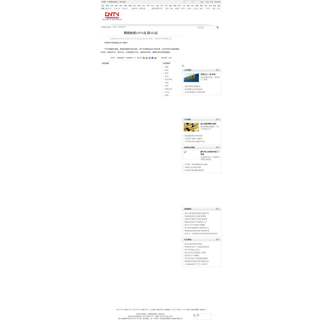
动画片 (189, 8)
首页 (102, 6)
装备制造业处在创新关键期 (195, 216)
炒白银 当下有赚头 (192, 255)
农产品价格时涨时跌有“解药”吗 (197, 213)
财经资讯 (122, 27)
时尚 (179, 6)
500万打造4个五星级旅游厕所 (196, 258)
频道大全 (109, 8)
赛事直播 (142, 8)
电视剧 (177, 8)
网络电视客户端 (157, 8)
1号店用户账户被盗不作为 (195, 141)
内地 (167, 95)
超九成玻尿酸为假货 (208, 124)
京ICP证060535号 (148, 316)
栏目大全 (117, 8)
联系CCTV (128, 310)
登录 (202, 2)
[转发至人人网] (149, 58)
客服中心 (203, 310)
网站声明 (160, 310)
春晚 (125, 6)
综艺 (121, 6)
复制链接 (121, 58)
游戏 (218, 6)
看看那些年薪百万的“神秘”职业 (197, 261)
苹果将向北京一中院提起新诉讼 (197, 247)
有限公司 (168, 89)
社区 (192, 6)
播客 (201, 8)
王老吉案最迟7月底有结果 (195, 92)
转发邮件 (130, 58)
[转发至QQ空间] (146, 58)
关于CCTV (119, 310)
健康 (174, 6)
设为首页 (217, 2)
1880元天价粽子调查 (193, 167)
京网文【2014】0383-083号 (164, 316)
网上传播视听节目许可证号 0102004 (130, 318)
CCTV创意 (186, 310)
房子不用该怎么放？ (192, 250)
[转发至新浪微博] (155, 58)
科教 (139, 6)
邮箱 (214, 6)
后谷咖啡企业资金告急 (193, 89)
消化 (167, 86)
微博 (196, 6)
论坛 (205, 6)
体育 (116, 6)
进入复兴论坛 (142, 39)
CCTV (208, 8)
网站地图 (123, 2)
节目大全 (125, 8)
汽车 (166, 6)
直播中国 (135, 8)
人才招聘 (153, 310)
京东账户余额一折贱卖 (193, 139)
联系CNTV (144, 310)
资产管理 (168, 79)
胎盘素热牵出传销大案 (193, 136)
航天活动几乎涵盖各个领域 (195, 253)
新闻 (107, 6)
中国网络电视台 (113, 2)
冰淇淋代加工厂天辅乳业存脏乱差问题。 (210, 158)
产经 (161, 6)
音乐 (134, 6)
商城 (188, 6)
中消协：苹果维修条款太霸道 (196, 164)
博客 (201, 6)
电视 (102, 8)
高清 (167, 8)
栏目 (218, 8)
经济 (111, 6)
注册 (207, 2)
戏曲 (130, 6)
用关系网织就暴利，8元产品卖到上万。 (209, 128)
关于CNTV (136, 310)
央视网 (104, 2)
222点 (167, 92)
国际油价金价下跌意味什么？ (196, 222)
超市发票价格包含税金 (193, 244)
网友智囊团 (195, 310)
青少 (143, 6)
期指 (167, 67)
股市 (167, 73)
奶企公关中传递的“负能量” (195, 225)
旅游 (170, 6)
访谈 (210, 6)
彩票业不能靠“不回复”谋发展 (196, 219)
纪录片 (183, 8)
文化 (148, 6)
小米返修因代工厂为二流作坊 (196, 264)
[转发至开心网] (143, 58)
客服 (211, 2)
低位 (167, 76)
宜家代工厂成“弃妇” (208, 74)
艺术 (152, 6)
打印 (112, 58)
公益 (157, 6)
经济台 (115, 27)
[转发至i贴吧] (152, 58)
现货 (167, 83)
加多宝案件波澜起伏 (192, 86)
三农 (183, 6)
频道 (213, 8)
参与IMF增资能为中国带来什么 (197, 228)
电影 (171, 8)
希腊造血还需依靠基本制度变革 (197, 231)
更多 (217, 70)
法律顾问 (167, 310)
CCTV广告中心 (177, 310)
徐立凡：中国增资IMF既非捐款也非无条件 (201, 234)
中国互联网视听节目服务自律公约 (171, 318)
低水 (167, 70)
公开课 (195, 8)
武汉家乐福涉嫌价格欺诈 (194, 170)
